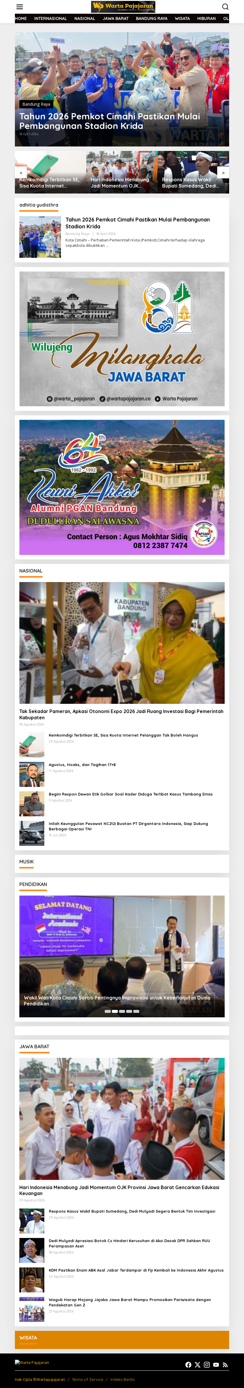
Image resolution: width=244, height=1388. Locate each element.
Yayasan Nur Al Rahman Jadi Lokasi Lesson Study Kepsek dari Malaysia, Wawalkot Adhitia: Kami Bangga (119, 1001)
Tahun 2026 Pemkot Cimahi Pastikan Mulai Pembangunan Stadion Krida (109, 120)
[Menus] (19, 7)
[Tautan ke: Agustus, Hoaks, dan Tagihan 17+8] (31, 774)
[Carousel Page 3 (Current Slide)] (122, 1011)
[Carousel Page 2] (115, 1011)
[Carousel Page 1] (108, 1011)
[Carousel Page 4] (129, 1011)
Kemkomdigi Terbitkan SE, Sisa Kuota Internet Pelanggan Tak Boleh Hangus (123, 735)
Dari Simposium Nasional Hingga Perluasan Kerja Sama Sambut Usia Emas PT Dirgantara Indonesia (190, 183)
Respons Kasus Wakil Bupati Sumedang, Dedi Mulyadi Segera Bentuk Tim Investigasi (118, 183)
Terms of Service (87, 1379)
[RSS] (225, 1365)
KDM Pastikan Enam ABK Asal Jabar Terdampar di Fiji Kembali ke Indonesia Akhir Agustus (136, 1270)
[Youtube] (216, 1365)
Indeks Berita (122, 1379)
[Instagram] (207, 1365)
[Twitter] (197, 1365)
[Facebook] (188, 1365)
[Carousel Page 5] (136, 1011)
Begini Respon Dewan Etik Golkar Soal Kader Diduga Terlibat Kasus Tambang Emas (131, 794)
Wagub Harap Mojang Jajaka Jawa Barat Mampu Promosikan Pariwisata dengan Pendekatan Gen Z (130, 1302)
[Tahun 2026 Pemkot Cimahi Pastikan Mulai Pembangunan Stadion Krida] (107, 245)
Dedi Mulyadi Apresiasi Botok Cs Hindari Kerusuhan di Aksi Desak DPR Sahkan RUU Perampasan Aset (129, 1243)
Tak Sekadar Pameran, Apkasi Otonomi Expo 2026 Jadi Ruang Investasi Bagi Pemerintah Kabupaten (121, 714)
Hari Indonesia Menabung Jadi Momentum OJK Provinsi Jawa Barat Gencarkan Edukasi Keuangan (48, 183)
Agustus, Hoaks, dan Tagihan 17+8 (82, 764)
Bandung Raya (36, 104)
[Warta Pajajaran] (123, 6)
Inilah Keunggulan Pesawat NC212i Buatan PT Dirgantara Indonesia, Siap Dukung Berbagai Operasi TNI (128, 826)
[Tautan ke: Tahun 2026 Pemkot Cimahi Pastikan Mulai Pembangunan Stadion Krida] (122, 89)
